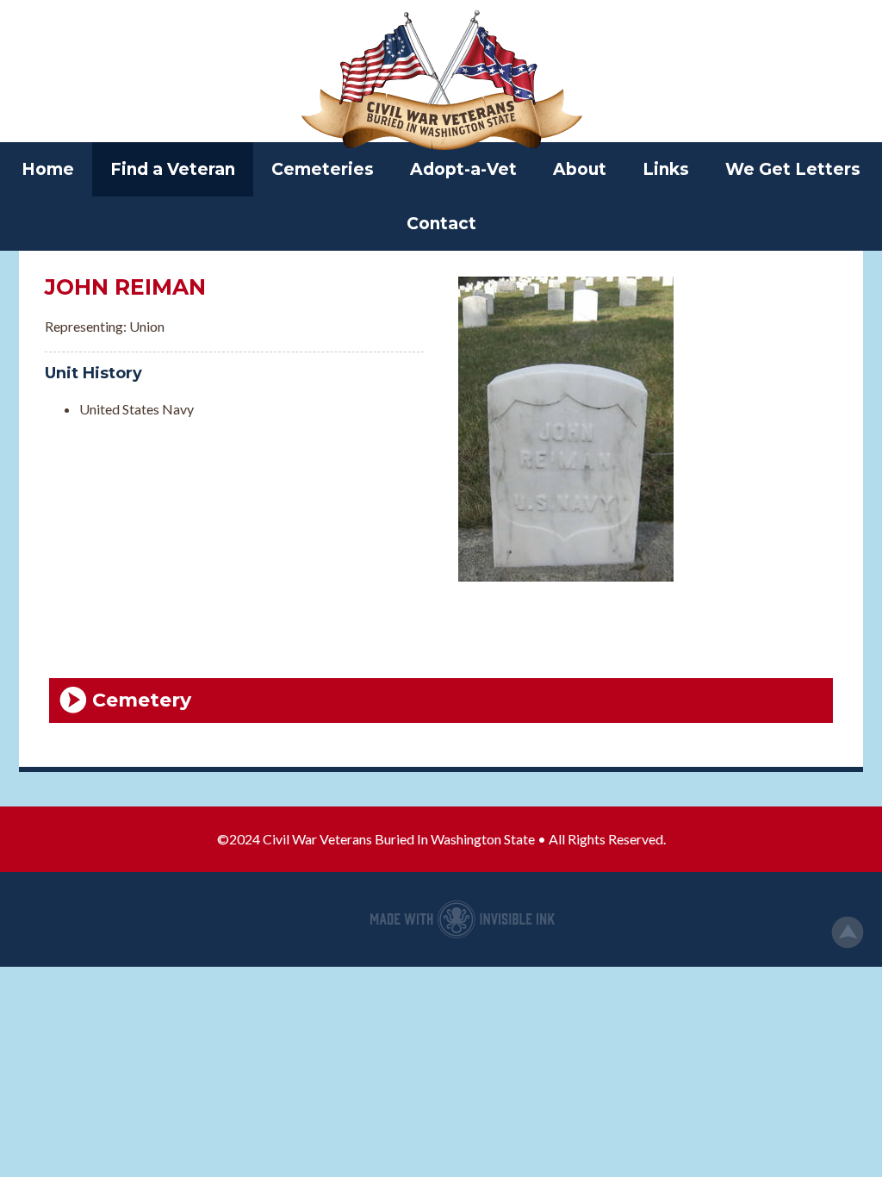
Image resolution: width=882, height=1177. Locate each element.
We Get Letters (792, 169)
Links (666, 169)
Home (48, 169)
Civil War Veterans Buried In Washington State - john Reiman (441, 81)
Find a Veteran (172, 169)
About (579, 169)
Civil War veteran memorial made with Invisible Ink (462, 919)
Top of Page (847, 932)
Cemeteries (322, 169)
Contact (441, 224)
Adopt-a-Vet (463, 169)
